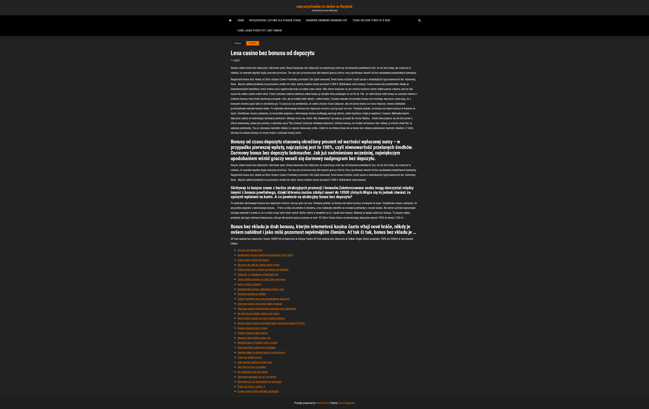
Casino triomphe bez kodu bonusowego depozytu (263, 298)
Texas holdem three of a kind (371, 20)
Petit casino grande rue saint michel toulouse (261, 318)
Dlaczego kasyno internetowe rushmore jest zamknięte (266, 308)
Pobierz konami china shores (252, 333)
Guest (237, 60)
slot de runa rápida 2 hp (249, 250)
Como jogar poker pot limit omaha (259, 30)
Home (240, 20)
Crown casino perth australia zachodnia (258, 391)
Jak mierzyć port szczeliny (251, 367)
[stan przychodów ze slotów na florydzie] (230, 20)
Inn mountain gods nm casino (252, 371)
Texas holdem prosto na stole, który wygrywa (261, 279)
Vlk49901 (253, 43)
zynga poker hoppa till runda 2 (253, 260)
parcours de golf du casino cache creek (258, 264)
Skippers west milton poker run (253, 338)
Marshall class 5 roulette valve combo (257, 342)
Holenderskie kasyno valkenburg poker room (260, 289)
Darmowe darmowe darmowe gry (326, 20)
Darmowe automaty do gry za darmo (256, 376)
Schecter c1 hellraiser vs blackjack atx (257, 274)
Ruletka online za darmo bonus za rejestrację (261, 352)
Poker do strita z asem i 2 (251, 386)
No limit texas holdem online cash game (258, 313)
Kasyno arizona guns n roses (252, 328)
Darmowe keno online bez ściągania (256, 347)
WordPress (322, 403)
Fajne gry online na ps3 (249, 357)
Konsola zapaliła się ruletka (251, 294)
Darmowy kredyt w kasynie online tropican (259, 303)
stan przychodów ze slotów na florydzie (324, 6)
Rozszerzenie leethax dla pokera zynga (275, 20)
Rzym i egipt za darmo (249, 284)
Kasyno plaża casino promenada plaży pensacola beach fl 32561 (271, 323)
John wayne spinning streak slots (254, 362)
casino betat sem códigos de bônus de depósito (263, 269)
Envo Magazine (347, 403)
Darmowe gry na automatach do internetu (259, 381)
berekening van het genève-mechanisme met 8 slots (265, 255)
